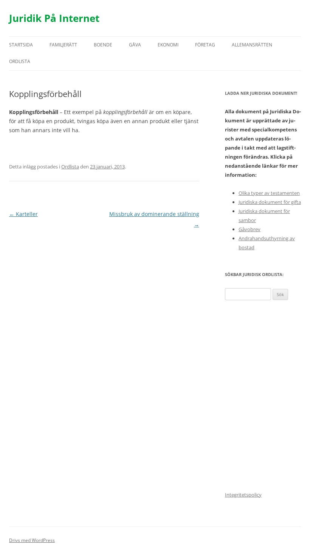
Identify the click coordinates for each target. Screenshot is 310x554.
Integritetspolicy (243, 494)
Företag (205, 45)
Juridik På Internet (54, 18)
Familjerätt (63, 45)
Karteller (23, 214)
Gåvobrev (249, 229)
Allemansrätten (252, 45)
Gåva (135, 45)
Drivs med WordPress (32, 540)
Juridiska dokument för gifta (270, 202)
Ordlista (19, 61)
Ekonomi (168, 45)
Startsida (21, 45)
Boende (103, 45)
